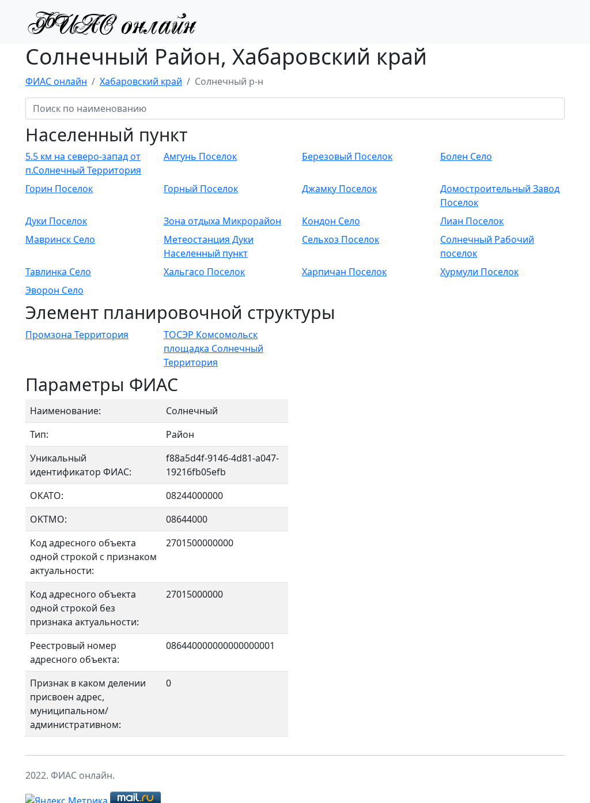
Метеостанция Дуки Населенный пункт (209, 246)
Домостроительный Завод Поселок (499, 195)
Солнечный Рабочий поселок (487, 246)
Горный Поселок (201, 188)
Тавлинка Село (58, 271)
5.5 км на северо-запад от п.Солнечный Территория (83, 163)
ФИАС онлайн (56, 81)
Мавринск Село (60, 239)
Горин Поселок (59, 188)
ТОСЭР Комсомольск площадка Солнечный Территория (213, 348)
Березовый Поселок (347, 156)
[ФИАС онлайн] (111, 22)
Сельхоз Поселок (340, 239)
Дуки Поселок (56, 221)
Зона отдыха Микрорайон (222, 221)
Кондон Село (331, 221)
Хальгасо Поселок (204, 271)
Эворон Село (54, 290)
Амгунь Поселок (200, 156)
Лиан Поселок (472, 221)
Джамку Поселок (339, 188)
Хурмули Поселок (479, 271)
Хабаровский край (141, 81)
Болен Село (466, 156)
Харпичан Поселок (344, 271)
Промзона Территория (76, 334)
